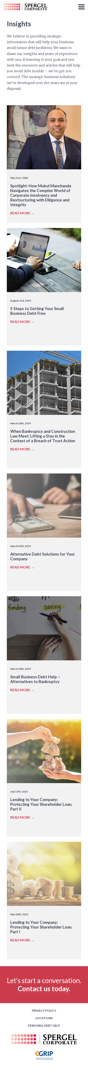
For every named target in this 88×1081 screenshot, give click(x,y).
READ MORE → (22, 213)
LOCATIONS (44, 1018)
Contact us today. (44, 988)
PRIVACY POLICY (44, 1010)
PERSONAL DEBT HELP (44, 1025)
